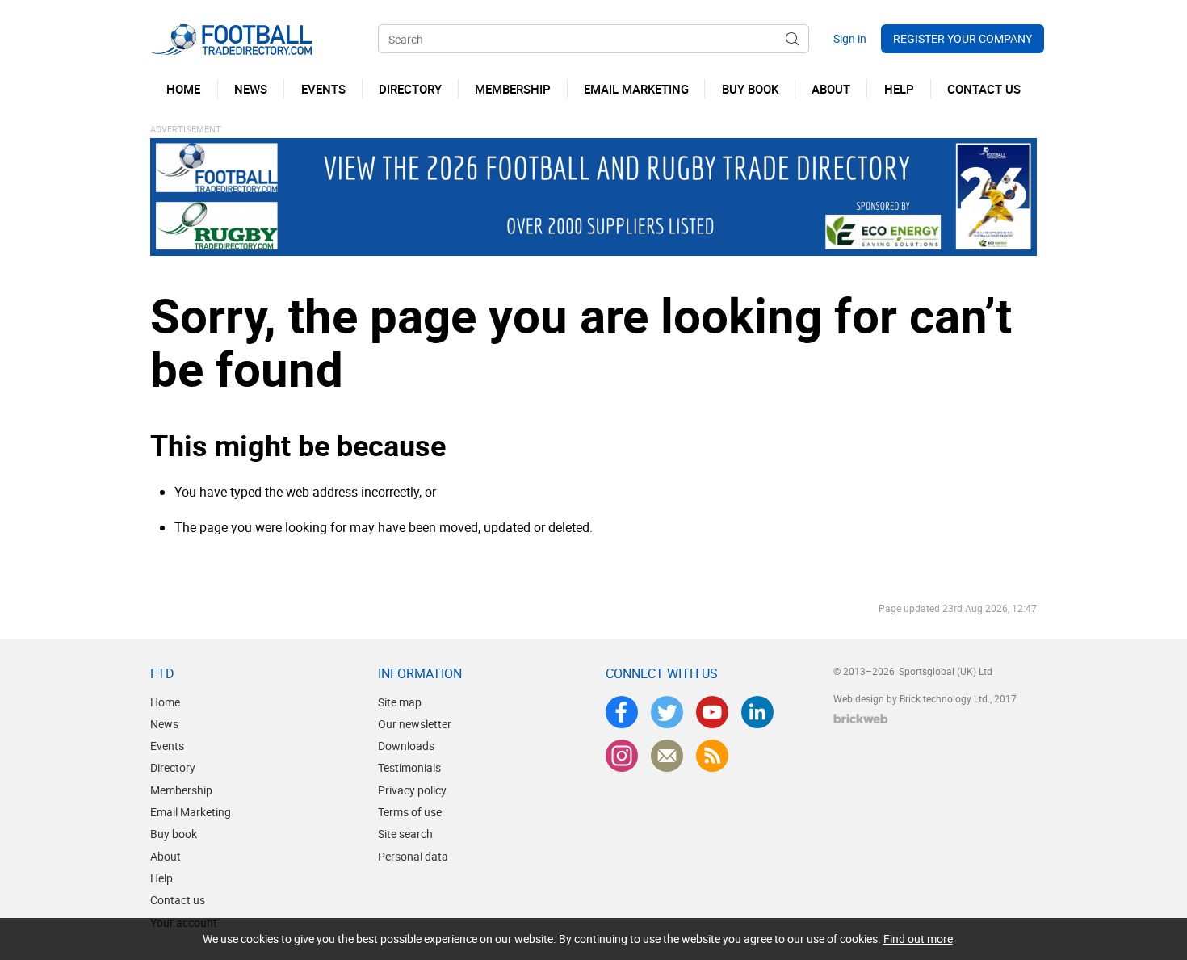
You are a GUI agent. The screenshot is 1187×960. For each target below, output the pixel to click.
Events (167, 745)
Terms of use (410, 812)
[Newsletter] (667, 756)
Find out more (918, 938)
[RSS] (712, 756)
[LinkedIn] (757, 712)
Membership (181, 790)
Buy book (173, 833)
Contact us (177, 900)
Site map (400, 702)
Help (161, 878)
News (164, 724)
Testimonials (409, 767)
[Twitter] (667, 712)
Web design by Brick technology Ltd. (911, 698)
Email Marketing (190, 812)
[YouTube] (712, 712)
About (165, 856)
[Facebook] (621, 712)
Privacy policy (412, 790)
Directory (172, 767)
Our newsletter (414, 724)
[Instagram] (621, 756)
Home (165, 702)
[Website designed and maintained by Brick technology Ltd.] (860, 718)
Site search (405, 833)
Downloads (406, 745)
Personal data (413, 856)
